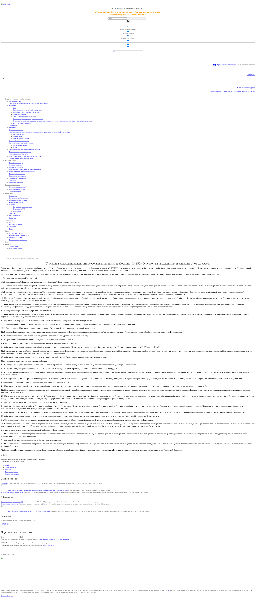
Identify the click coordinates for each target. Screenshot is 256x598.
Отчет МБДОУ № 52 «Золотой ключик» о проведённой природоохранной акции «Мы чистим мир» (38, 490)
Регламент (8, 469)
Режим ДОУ (4, 483)
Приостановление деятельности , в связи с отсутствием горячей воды (29, 511)
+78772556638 (251, 75)
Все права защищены (11, 472)
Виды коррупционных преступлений (12, 492)
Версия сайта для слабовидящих (226, 65)
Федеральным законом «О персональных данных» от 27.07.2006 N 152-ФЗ (128, 347)
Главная (3, 259)
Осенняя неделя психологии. (9, 504)
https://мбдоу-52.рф (48, 545)
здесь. (168, 590)
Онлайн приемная (10, 467)
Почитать (10, 596)
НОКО (7, 465)
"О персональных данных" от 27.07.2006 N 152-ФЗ (53, 539)
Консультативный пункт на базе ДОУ (12, 502)
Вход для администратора (12, 474)
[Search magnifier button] (128, 21)
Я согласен (4, 596)
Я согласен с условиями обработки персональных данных (36, 539)
